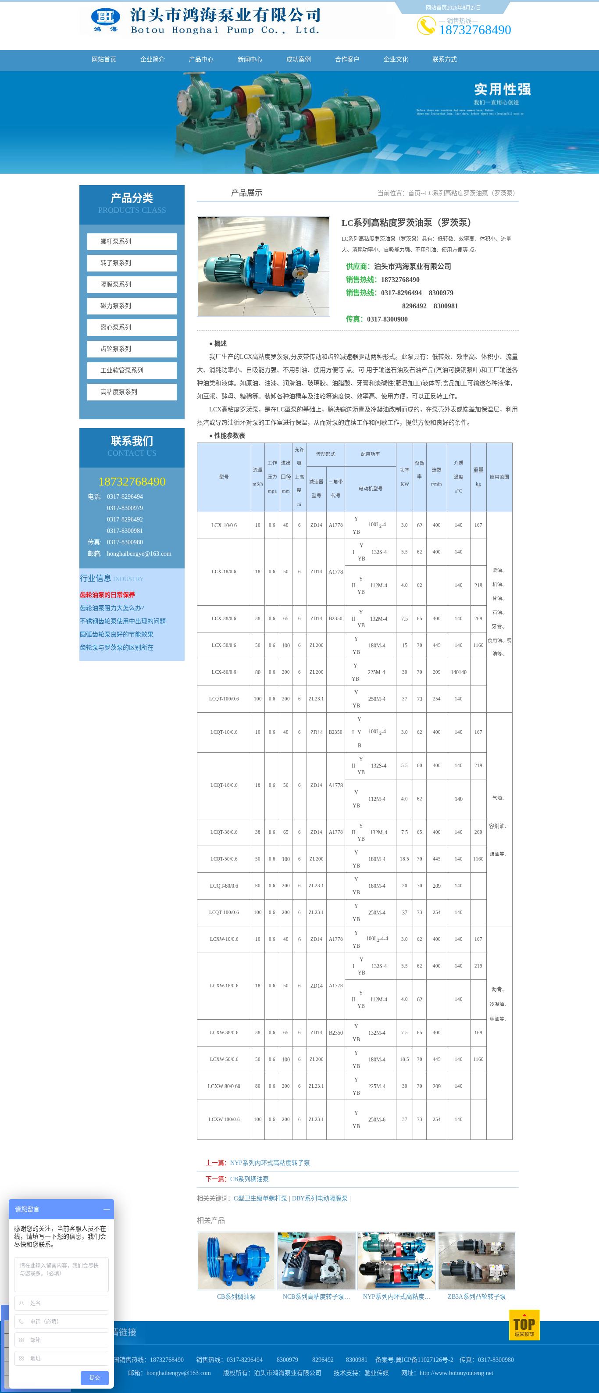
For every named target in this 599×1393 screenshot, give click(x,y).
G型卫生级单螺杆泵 (260, 1198)
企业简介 (152, 59)
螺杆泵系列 (115, 241)
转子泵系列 (115, 263)
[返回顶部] (524, 1338)
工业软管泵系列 (121, 370)
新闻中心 (250, 59)
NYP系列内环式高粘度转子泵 (270, 1163)
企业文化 (396, 59)
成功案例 (298, 59)
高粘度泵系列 (118, 392)
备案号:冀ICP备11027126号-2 (414, 1360)
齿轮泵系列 (115, 349)
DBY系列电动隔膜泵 (320, 1198)
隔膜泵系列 (115, 284)
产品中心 (201, 59)
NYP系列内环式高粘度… (397, 1296)
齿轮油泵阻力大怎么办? (112, 608)
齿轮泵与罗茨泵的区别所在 (116, 647)
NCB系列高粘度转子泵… (316, 1296)
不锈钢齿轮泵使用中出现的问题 (123, 621)
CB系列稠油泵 (249, 1179)
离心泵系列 (115, 327)
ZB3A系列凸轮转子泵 (477, 1296)
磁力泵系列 (115, 306)
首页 (414, 193)
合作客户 (347, 59)
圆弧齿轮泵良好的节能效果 (116, 634)
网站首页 (104, 59)
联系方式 (444, 59)
